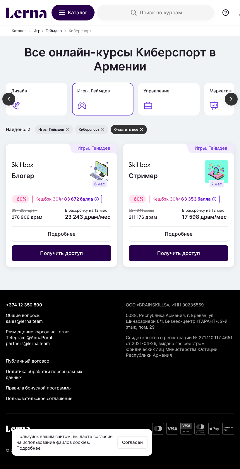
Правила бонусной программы (38, 388)
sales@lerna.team (24, 321)
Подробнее (28, 448)
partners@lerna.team (28, 343)
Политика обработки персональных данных (44, 374)
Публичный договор (27, 361)
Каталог (19, 30)
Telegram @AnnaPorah (30, 337)
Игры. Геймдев (47, 30)
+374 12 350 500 (24, 305)
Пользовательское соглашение (39, 398)
